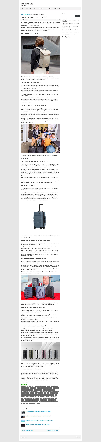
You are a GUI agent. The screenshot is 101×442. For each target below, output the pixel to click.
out (52, 396)
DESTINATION (28, 8)
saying (53, 398)
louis (50, 394)
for (28, 393)
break (26, 389)
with (53, 401)
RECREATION (41, 8)
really (40, 398)
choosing (48, 389)
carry (37, 389)
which (45, 401)
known (34, 394)
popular (30, 398)
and (50, 386)
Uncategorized (57, 8)
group (45, 393)
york (34, 403)
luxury (53, 394)
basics (42, 388)
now (48, 396)
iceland (23, 394)
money (29, 396)
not (42, 396)
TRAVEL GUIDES (48, 8)
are (22, 388)
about (28, 386)
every (45, 391)
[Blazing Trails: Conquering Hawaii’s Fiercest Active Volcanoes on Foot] (23, 418)
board (54, 388)
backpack (31, 388)
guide (48, 393)
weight (37, 401)
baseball (38, 388)
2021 (22, 386)
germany (38, 393)
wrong (29, 403)
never (37, 396)
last (40, 394)
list (47, 394)
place (27, 398)
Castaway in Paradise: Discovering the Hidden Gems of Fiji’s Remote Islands (39, 420)
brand (57, 388)
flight (23, 393)
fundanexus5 (27, 4)
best (51, 388)
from (33, 393)
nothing (45, 396)
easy (42, 391)
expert (52, 391)
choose (44, 389)
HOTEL (35, 8)
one (50, 396)
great (42, 393)
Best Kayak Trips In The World (53, 430)
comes (54, 389)
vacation (23, 401)
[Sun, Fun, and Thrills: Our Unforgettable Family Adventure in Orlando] (23, 414)
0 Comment (58, 19)
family (55, 391)
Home (22, 8)
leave (45, 394)
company (23, 391)
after (36, 386)
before (45, 388)
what (40, 401)
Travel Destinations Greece (27, 430)
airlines (42, 386)
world (26, 403)
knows (37, 394)
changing (40, 389)
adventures (32, 386)
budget (29, 389)
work (23, 403)
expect (48, 391)
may (22, 396)
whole (48, 401)
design (29, 391)
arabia (56, 386)
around (25, 388)
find (57, 391)
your (39, 403)
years (32, 403)
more (32, 396)
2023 (25, 386)
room (47, 398)
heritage (51, 393)
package (23, 398)
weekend (33, 401)
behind (48, 388)
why (51, 401)
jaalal (23, 19)
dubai (40, 391)
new (40, 396)
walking (27, 401)
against (39, 386)
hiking (55, 393)
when (43, 401)
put (32, 398)
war (30, 401)
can (34, 389)
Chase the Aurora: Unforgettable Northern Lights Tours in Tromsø (37, 424)
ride (42, 398)
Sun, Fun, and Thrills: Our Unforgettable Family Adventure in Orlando (38, 411)
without (56, 401)
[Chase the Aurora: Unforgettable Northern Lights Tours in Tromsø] (23, 427)
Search (63, 13)
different (36, 391)
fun (35, 393)
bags (35, 388)
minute (25, 396)
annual (53, 386)
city (51, 389)
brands (23, 389)
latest (43, 394)
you (36, 403)
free (30, 393)
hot (57, 393)
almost (47, 386)
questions (36, 398)
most (34, 396)
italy (31, 394)
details (33, 391)
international (27, 394)
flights (26, 393)
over (55, 396)
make (56, 394)
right (44, 398)
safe (50, 398)
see (55, 398)
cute (26, 391)
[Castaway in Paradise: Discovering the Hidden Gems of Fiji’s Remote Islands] (23, 422)
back (28, 388)
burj (32, 389)
